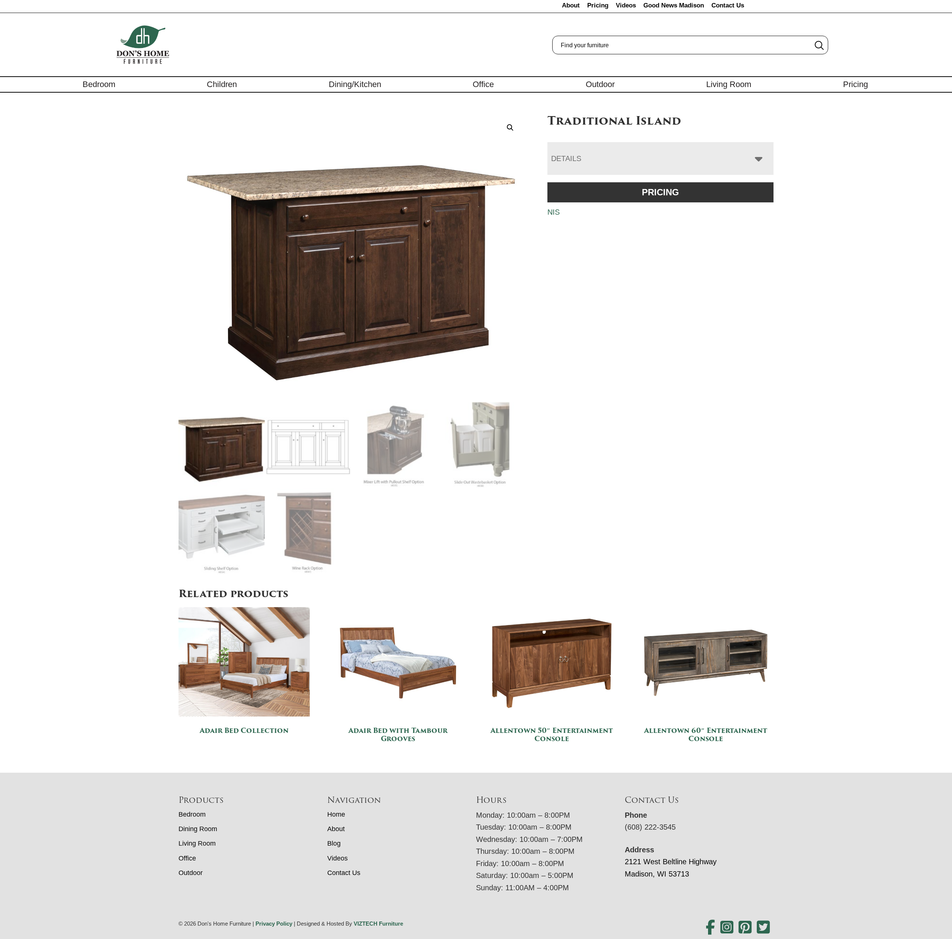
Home (336, 814)
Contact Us (727, 5)
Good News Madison (673, 5)
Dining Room (197, 829)
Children (222, 84)
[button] (510, 127)
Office (483, 84)
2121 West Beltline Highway (671, 862)
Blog (334, 843)
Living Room (728, 84)
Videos (626, 5)
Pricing (597, 5)
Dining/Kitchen (355, 84)
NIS (553, 212)
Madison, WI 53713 (657, 874)
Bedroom (99, 84)
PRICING (660, 192)
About (571, 5)
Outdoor (600, 84)
